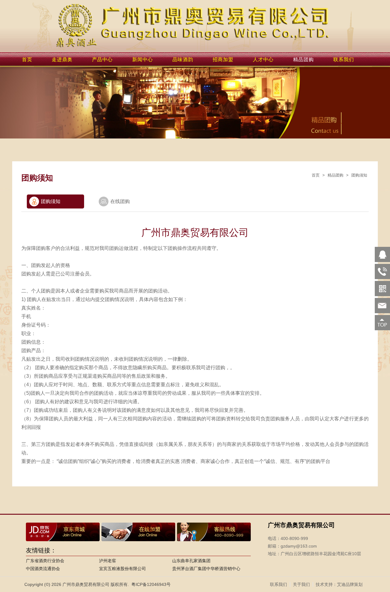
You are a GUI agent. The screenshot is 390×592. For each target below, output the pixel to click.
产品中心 (102, 59)
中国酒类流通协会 (43, 568)
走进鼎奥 (62, 59)
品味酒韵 (182, 59)
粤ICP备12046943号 (151, 584)
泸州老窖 (107, 560)
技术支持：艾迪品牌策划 (339, 584)
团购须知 (359, 175)
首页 (27, 59)
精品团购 (303, 59)
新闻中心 (142, 59)
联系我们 (343, 59)
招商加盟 (223, 59)
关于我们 (301, 584)
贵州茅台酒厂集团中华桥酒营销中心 (206, 568)
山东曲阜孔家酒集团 (191, 560)
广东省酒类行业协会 (45, 560)
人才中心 (263, 59)
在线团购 (120, 201)
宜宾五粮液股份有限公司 (122, 568)
